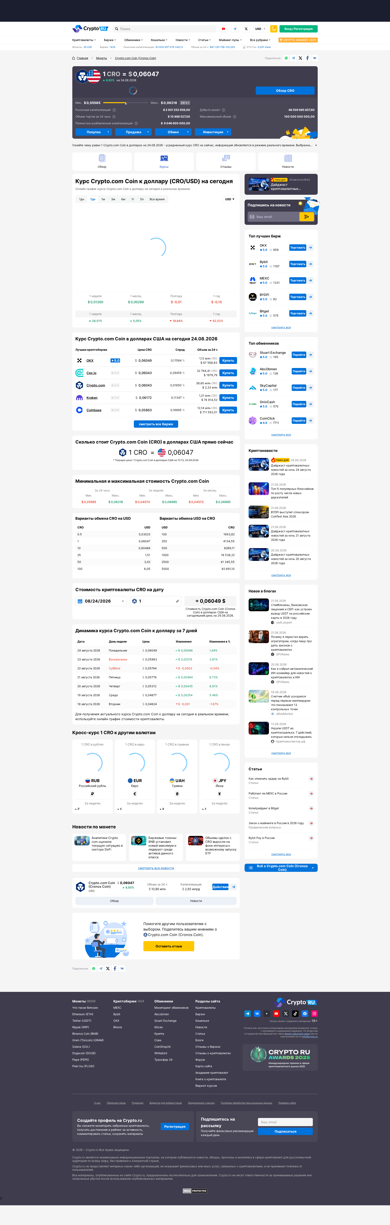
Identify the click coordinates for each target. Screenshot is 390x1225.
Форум (200, 1059)
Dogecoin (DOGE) (84, 1053)
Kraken (92, 398)
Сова (157, 1040)
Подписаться (285, 1131)
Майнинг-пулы (229, 40)
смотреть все (281, 327)
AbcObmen (268, 369)
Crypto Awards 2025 (299, 40)
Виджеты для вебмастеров (166, 1102)
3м (113, 199)
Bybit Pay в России (262, 838)
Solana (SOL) (81, 1046)
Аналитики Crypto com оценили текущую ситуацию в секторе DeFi (107, 843)
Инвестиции (213, 132)
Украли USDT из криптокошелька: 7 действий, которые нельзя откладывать (291, 732)
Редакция (137, 1102)
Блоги (199, 1040)
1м (103, 199)
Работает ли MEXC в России (268, 793)
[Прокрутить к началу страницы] (381, 1200)
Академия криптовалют (211, 1072)
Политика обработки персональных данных (246, 1102)
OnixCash (267, 402)
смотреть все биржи (156, 424)
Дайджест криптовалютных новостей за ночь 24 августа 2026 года (287, 187)
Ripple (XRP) (80, 1027)
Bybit (264, 262)
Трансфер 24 (163, 1059)
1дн (81, 199)
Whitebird (160, 1053)
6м (123, 199)
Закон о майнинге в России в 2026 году (276, 823)
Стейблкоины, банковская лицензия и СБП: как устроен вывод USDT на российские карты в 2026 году (291, 611)
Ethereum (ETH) (82, 1014)
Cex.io (91, 373)
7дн (92, 199)
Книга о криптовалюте (210, 1079)
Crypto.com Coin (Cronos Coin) (102, 884)
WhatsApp (286, 58)
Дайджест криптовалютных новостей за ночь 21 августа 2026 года (290, 535)
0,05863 (143, 410)
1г (132, 199)
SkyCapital (268, 385)
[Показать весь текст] (316, 146)
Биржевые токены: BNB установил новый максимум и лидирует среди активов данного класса (162, 847)
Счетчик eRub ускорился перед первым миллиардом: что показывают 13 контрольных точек (291, 703)
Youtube (223, 28)
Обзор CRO (285, 91)
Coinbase (94, 410)
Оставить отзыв (169, 946)
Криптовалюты (82, 40)
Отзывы (226, 166)
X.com (300, 58)
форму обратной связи (297, 1033)
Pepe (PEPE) (80, 1059)
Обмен (173, 132)
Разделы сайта (207, 1001)
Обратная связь (116, 1102)
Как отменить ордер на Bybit (269, 778)
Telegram (234, 28)
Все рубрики (259, 40)
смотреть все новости (156, 868)
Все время (157, 199)
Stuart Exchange (273, 352)
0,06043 (143, 373)
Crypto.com (96, 385)
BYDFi (264, 295)
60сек (158, 1027)
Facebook (307, 58)
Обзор (102, 166)
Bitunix (117, 1027)
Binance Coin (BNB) (85, 1033)
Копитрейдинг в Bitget (264, 808)
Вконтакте (315, 58)
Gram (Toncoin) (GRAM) (88, 1040)
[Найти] (116, 28)
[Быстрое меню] (273, 28)
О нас (97, 1102)
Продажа (133, 132)
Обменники (132, 40)
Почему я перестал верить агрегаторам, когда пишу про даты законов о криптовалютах (291, 643)
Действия (220, 887)
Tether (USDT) (81, 1020)
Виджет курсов (206, 1085)
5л (142, 199)
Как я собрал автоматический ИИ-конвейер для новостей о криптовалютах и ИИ (292, 673)
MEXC (264, 278)
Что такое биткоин (85, 1007)
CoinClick (267, 418)
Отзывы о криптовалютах (213, 1053)
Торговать (297, 247)
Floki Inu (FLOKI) (83, 1066)
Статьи (203, 40)
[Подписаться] (306, 216)
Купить (228, 360)
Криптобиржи (124, 1001)
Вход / (289, 28)
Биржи (108, 40)
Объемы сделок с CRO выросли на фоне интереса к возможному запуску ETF (220, 845)
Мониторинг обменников (171, 1007)
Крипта (159, 1033)
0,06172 (143, 398)
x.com (246, 28)
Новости (181, 40)
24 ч (184, 102)
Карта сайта (203, 1066)
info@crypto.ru (310, 1036)
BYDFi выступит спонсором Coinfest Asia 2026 (290, 514)
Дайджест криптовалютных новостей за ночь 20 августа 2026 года (291, 559)
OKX (90, 361)
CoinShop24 (162, 1046)
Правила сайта (287, 1102)
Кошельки (158, 40)
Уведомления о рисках (201, 1102)
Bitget (264, 311)
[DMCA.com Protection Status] (195, 1190)
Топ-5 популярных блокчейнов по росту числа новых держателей (292, 493)
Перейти (299, 354)
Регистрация (303, 28)
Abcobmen (161, 1014)
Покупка (94, 132)
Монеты (79, 1001)
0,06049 (143, 361)
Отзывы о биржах (208, 1046)
